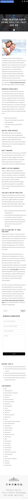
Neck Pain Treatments (9, 414)
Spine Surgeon (8, 445)
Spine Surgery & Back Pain (10, 451)
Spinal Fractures (8, 430)
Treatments (7, 462)
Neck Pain (7, 412)
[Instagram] (18, 484)
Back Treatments (8, 406)
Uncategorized (8, 465)
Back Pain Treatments (9, 401)
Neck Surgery (8, 416)
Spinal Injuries (8, 436)
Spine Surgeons (8, 447)
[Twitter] (10, 484)
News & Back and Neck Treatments (12, 421)
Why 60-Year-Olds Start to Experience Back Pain (15, 375)
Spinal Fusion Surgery (9, 434)
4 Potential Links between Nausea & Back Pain (15, 373)
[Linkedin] (21, 484)
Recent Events (8, 425)
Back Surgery (7, 403)
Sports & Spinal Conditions (11, 458)
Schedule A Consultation (7, 1)
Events (6, 408)
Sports (6, 456)
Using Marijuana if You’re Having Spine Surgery (15, 366)
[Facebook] (7, 484)
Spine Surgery (8, 449)
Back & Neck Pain (8, 390)
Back (6, 388)
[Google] (12, 484)
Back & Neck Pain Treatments (11, 392)
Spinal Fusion (8, 432)
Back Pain (7, 397)
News (6, 419)
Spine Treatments (8, 454)
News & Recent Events (10, 423)
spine (6, 438)
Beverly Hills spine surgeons (18, 82)
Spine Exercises (8, 441)
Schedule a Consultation (11, 316)
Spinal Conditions (9, 427)
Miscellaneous (8, 410)
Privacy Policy (14, 490)
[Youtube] (15, 484)
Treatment (7, 460)
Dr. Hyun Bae (14, 269)
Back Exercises (8, 395)
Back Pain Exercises (9, 399)
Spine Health (7, 443)
